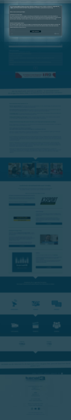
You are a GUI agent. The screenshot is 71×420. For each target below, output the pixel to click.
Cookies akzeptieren (35, 31)
